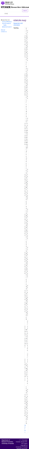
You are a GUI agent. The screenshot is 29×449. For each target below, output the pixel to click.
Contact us (4, 31)
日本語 (6, 13)
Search (25, 10)
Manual (3, 30)
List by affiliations (7, 21)
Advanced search (7, 27)
